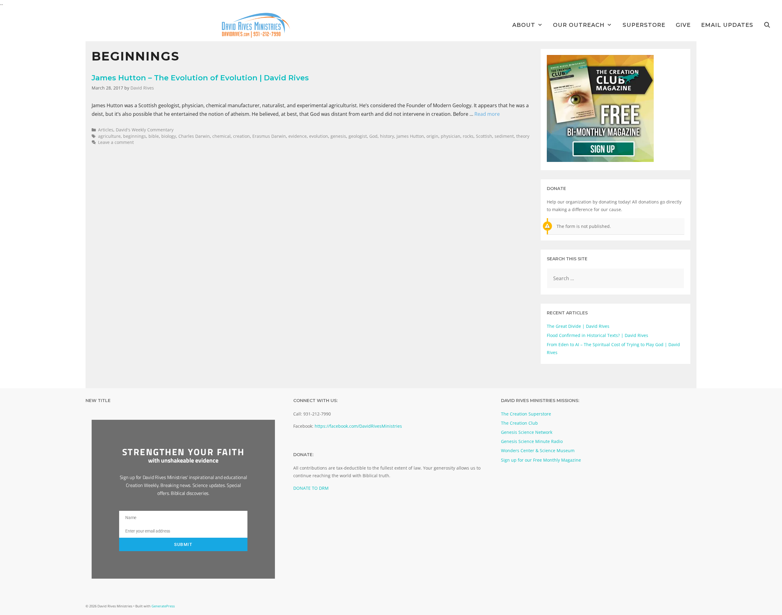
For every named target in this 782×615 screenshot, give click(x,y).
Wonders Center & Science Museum (538, 450)
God (373, 136)
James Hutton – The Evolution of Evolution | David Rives (200, 77)
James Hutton (410, 136)
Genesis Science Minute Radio (532, 441)
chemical (221, 136)
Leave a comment (116, 142)
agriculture (109, 136)
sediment (504, 136)
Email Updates (727, 25)
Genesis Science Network (526, 432)
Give (683, 25)
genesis (338, 136)
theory (522, 136)
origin (432, 136)
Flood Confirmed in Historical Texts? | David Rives (597, 335)
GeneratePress (163, 606)
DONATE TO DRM (311, 488)
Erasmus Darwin (269, 136)
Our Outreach (579, 25)
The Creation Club (519, 423)
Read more (487, 114)
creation (241, 136)
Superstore (644, 25)
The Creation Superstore (526, 414)
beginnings (134, 136)
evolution (318, 136)
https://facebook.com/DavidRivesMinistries (358, 426)
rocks (468, 136)
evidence (297, 136)
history (387, 136)
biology (168, 136)
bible (153, 136)
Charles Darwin (194, 136)
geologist (358, 136)
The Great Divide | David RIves (578, 326)
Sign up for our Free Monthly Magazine (541, 460)
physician (450, 136)
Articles (105, 130)
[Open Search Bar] (767, 25)
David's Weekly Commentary (145, 130)
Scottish (484, 136)
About (523, 25)
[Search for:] (615, 278)
